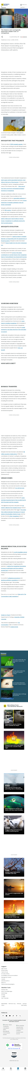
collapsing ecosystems (14, 578)
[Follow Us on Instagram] (6, 1016)
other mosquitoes (14, 516)
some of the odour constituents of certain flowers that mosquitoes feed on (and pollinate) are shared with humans (14, 255)
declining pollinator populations (9, 580)
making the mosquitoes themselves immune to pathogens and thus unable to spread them (13, 568)
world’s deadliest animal (20, 552)
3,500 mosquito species (16, 144)
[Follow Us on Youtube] (10, 1016)
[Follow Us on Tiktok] (13, 1016)
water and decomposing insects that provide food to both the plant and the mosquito (13, 500)
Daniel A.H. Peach (5, 615)
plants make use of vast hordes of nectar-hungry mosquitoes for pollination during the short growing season (13, 221)
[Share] (2, 37)
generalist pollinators (19, 198)
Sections (23, 7)
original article (14, 627)
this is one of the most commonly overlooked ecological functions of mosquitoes (13, 188)
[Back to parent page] (3, 6)
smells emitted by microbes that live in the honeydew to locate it (13, 330)
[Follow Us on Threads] (16, 1016)
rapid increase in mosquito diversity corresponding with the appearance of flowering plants (14, 239)
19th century (8, 210)
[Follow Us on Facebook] (3, 1016)
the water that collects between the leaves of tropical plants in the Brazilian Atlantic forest (13, 512)
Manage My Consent (6, 977)
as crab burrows (19, 488)
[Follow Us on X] (20, 1016)
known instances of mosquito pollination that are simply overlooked (14, 203)
